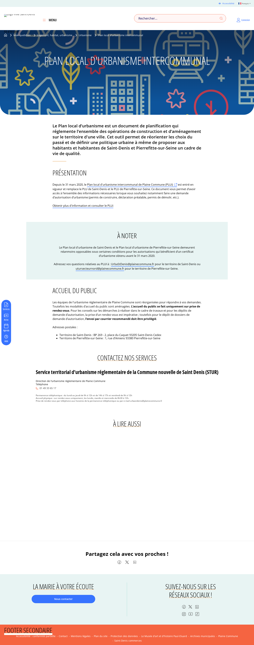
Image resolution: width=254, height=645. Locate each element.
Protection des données (124, 636)
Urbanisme (85, 35)
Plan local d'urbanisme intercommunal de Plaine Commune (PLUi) (130, 184)
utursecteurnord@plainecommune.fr (100, 268)
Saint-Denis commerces (128, 640)
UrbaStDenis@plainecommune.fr (132, 264)
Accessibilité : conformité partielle (35, 636)
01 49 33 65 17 (48, 388)
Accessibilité (228, 3)
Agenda (6, 330)
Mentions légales (81, 636)
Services (6, 308)
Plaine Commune (228, 636)
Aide (6, 340)
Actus (6, 319)
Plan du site (100, 636)
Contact (63, 636)
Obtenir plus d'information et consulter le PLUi (83, 206)
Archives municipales (202, 636)
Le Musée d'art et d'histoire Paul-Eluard (164, 636)
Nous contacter (63, 599)
